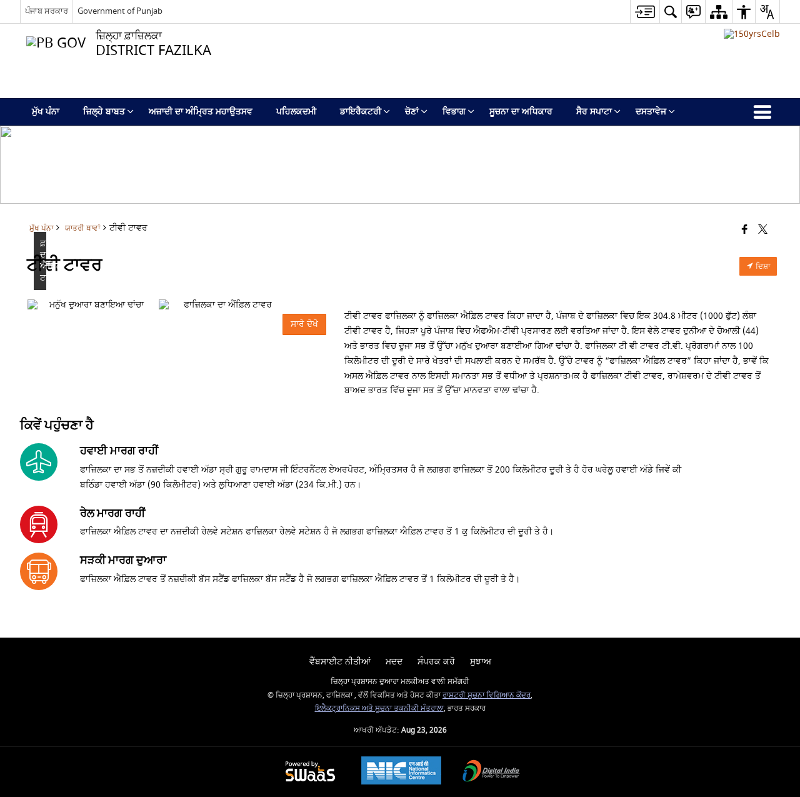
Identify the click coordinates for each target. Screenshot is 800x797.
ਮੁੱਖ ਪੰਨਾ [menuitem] (45, 111)
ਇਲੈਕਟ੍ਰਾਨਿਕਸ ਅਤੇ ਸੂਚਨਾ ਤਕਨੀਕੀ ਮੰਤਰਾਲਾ (379, 708)
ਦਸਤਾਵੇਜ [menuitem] (651, 111)
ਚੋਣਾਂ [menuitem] (412, 111)
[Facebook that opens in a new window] (744, 230)
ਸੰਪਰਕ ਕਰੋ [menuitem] (436, 661)
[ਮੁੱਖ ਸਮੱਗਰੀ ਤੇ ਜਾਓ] (644, 11)
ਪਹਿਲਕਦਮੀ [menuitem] (296, 111)
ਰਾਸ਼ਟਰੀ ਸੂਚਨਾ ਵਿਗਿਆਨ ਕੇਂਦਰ (486, 695)
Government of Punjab (120, 11)
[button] (670, 11)
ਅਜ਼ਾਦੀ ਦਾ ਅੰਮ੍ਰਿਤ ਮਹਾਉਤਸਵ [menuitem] (200, 111)
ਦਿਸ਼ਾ (762, 266)
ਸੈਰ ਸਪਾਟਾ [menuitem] (594, 111)
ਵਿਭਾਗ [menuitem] (454, 111)
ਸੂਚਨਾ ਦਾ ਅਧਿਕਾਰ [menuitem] (520, 111)
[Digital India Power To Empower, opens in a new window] (491, 772)
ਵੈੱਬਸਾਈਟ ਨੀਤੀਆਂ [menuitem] (340, 661)
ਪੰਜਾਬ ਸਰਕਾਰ (46, 11)
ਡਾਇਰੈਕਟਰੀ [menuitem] (360, 111)
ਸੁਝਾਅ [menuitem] (480, 661)
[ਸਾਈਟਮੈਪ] (718, 11)
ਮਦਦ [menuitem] (394, 661)
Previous (40, 305)
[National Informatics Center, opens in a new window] (401, 772)
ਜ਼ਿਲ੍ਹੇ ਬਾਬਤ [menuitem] (104, 111)
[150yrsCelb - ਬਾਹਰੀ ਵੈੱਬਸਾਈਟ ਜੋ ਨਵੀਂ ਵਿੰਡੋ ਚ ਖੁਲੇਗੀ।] (752, 34)
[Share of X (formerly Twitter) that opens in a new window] (763, 230)
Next (316, 305)
